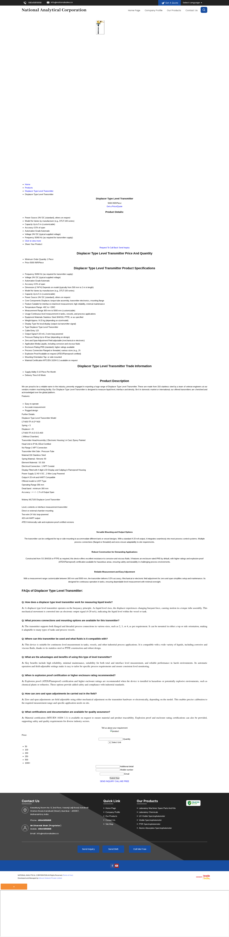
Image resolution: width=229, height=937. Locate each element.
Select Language (191, 2)
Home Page (134, 10)
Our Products (174, 10)
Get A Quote (171, 2)
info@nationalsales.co (62, 2)
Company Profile (153, 10)
